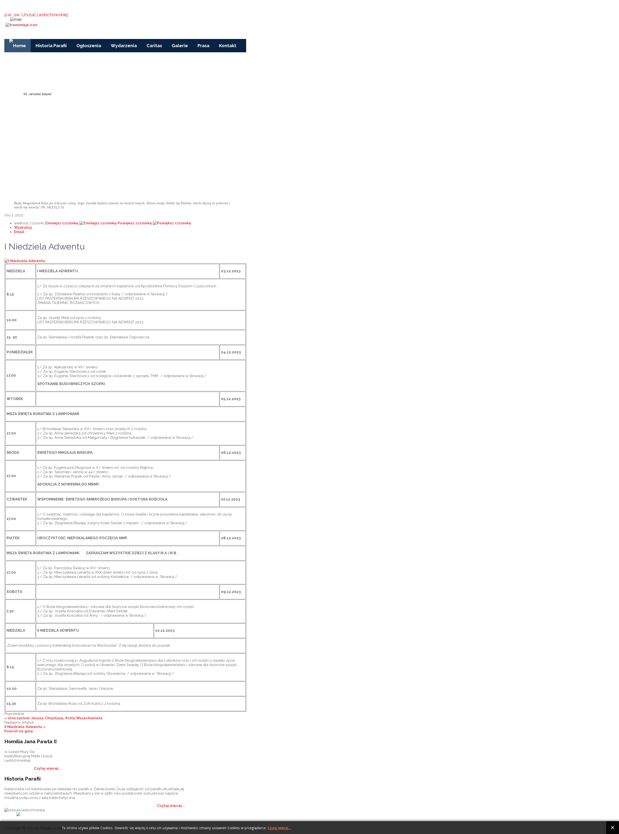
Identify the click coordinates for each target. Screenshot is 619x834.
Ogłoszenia (88, 45)
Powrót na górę (18, 731)
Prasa (203, 45)
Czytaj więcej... (47, 768)
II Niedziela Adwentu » (25, 727)
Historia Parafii (51, 45)
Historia (65, 814)
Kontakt (227, 45)
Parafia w (49, 7)
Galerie (180, 45)
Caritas (154, 45)
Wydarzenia (124, 45)
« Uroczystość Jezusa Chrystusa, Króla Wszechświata (53, 718)
